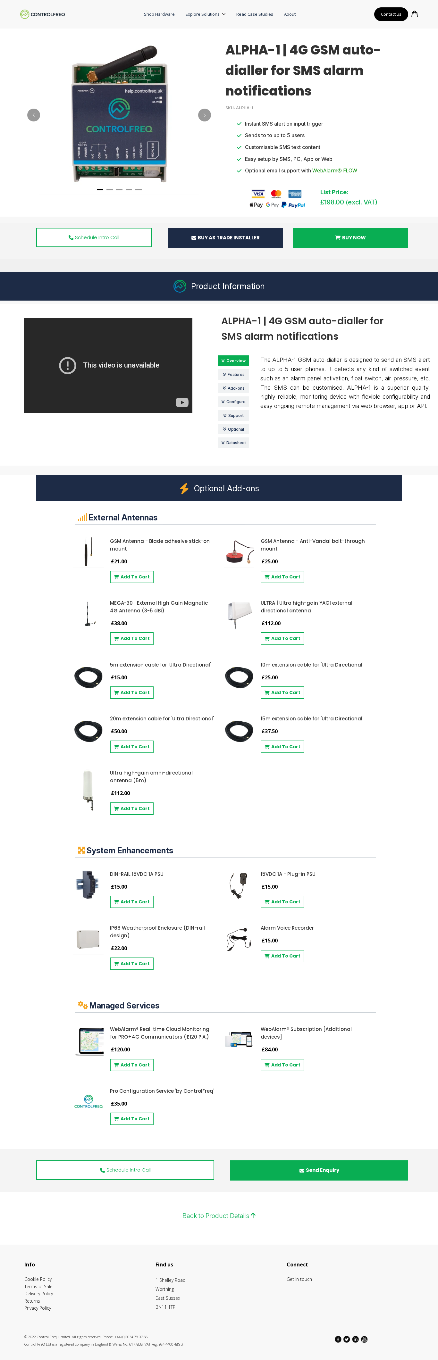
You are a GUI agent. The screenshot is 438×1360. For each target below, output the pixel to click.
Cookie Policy (38, 1279)
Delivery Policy (38, 1293)
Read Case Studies (254, 14)
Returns (32, 1301)
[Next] (204, 115)
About (290, 14)
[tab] (100, 189)
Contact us (391, 14)
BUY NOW (354, 237)
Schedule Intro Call (97, 237)
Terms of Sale (38, 1286)
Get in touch (299, 1279)
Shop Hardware (159, 14)
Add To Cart (135, 577)
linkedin (356, 1339)
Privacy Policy (37, 1308)
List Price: (334, 192)
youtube (364, 1339)
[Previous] (33, 115)
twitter (347, 1339)
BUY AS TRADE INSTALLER (229, 237)
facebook (338, 1339)
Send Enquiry (322, 1170)
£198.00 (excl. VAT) (348, 202)
